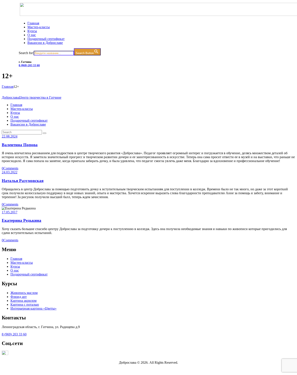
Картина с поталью (24, 304)
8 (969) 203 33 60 (29, 65)
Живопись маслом (24, 293)
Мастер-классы (21, 262)
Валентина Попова (20, 145)
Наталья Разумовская (22, 180)
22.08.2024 (9, 136)
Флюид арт (18, 297)
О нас (14, 270)
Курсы (15, 266)
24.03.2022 (9, 172)
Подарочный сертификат (29, 274)
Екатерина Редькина (21, 220)
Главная (7, 86)
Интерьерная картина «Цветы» (33, 308)
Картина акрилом (23, 300)
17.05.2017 (9, 212)
